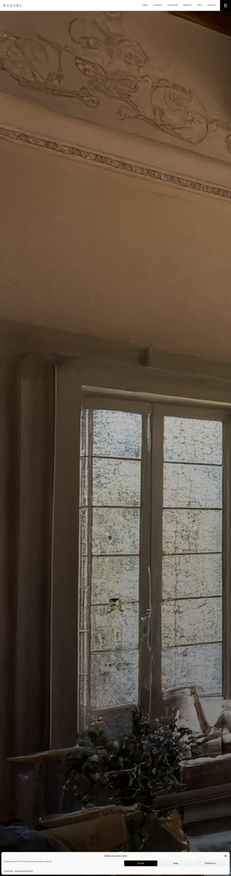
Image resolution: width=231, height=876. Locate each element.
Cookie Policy (8, 871)
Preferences (210, 863)
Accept (141, 863)
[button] (225, 856)
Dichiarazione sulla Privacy (24, 871)
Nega (175, 863)
